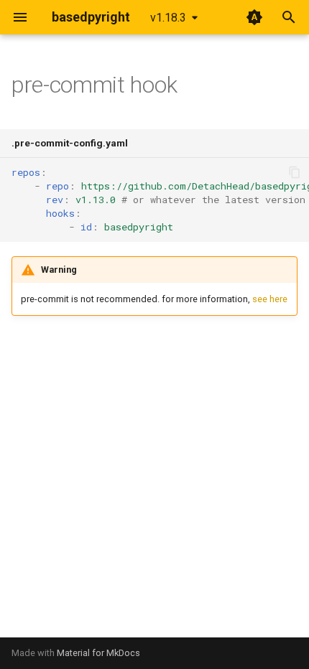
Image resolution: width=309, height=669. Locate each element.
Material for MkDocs (98, 652)
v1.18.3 (168, 17)
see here (269, 299)
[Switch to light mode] (254, 17)
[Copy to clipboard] (294, 172)
